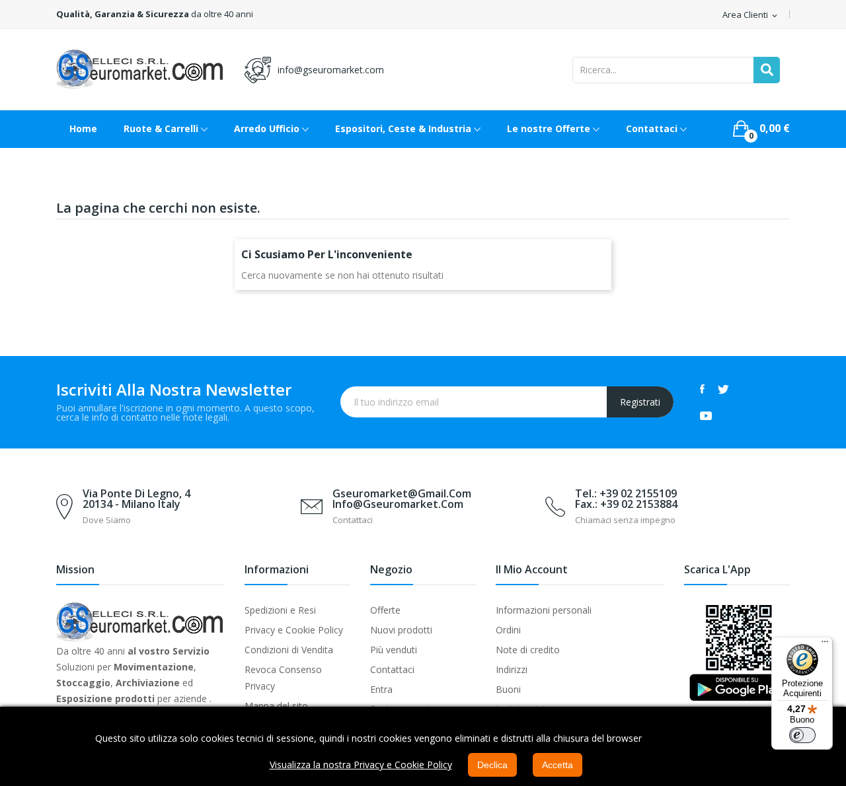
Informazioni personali (544, 610)
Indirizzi (511, 669)
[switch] (802, 735)
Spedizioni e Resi (280, 610)
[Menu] (825, 645)
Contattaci (392, 669)
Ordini (508, 630)
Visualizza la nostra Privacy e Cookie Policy (361, 764)
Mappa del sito (276, 705)
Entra (381, 689)
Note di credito (528, 649)
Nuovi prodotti (401, 630)
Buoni (508, 689)
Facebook (702, 389)
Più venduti (393, 649)
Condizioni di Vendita (289, 649)
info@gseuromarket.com (331, 69)
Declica (492, 765)
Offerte (385, 610)
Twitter (723, 389)
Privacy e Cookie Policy (294, 630)
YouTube (706, 415)
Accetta (557, 765)
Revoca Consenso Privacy (283, 677)
